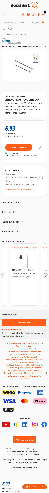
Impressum (35, 354)
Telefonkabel (13, 29)
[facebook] (44, 424)
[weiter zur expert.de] (13, 473)
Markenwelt (12, 368)
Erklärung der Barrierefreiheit (24, 357)
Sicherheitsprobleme (34, 359)
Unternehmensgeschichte (18, 376)
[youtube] (6, 424)
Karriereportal (34, 370)
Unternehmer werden (12, 373)
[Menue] (3, 15)
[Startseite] (4, 29)
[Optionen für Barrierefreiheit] (23, 14)
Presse (42, 373)
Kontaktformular (29, 362)
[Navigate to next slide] (47, 274)
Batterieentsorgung (24, 346)
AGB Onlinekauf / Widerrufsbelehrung (24, 351)
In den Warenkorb (18, 147)
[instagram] (35, 424)
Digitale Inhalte (34, 343)
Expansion (36, 376)
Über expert (24, 378)
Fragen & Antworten (16, 370)
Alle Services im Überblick (31, 368)
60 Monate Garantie (34, 365)
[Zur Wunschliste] (28, 14)
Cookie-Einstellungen (16, 343)
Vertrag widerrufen (14, 359)
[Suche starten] (43, 22)
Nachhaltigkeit (30, 373)
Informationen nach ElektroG (24, 349)
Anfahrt (15, 362)
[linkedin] (25, 424)
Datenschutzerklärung (18, 354)
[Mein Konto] (33, 15)
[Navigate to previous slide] (2, 274)
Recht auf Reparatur (14, 365)
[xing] (16, 424)
